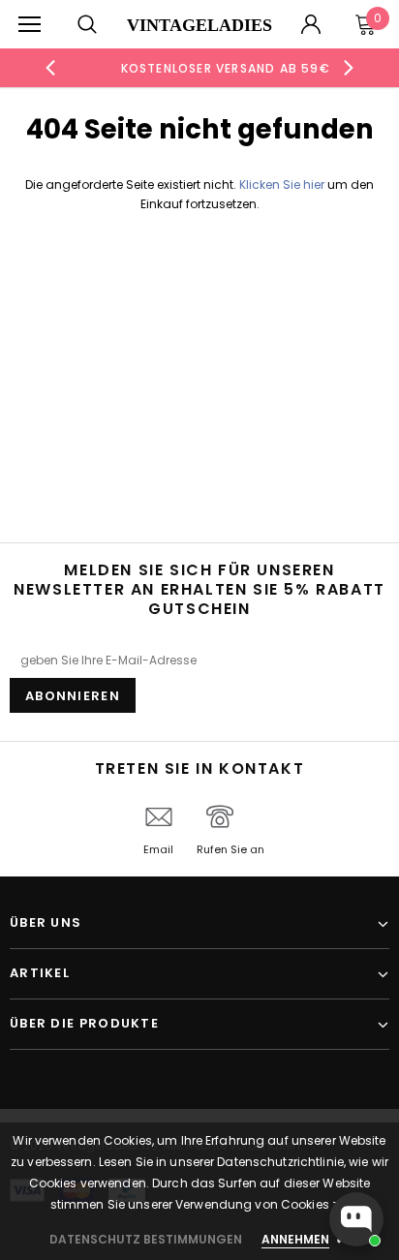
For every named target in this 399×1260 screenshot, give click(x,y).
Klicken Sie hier (283, 184)
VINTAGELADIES (199, 25)
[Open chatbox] (356, 1219)
